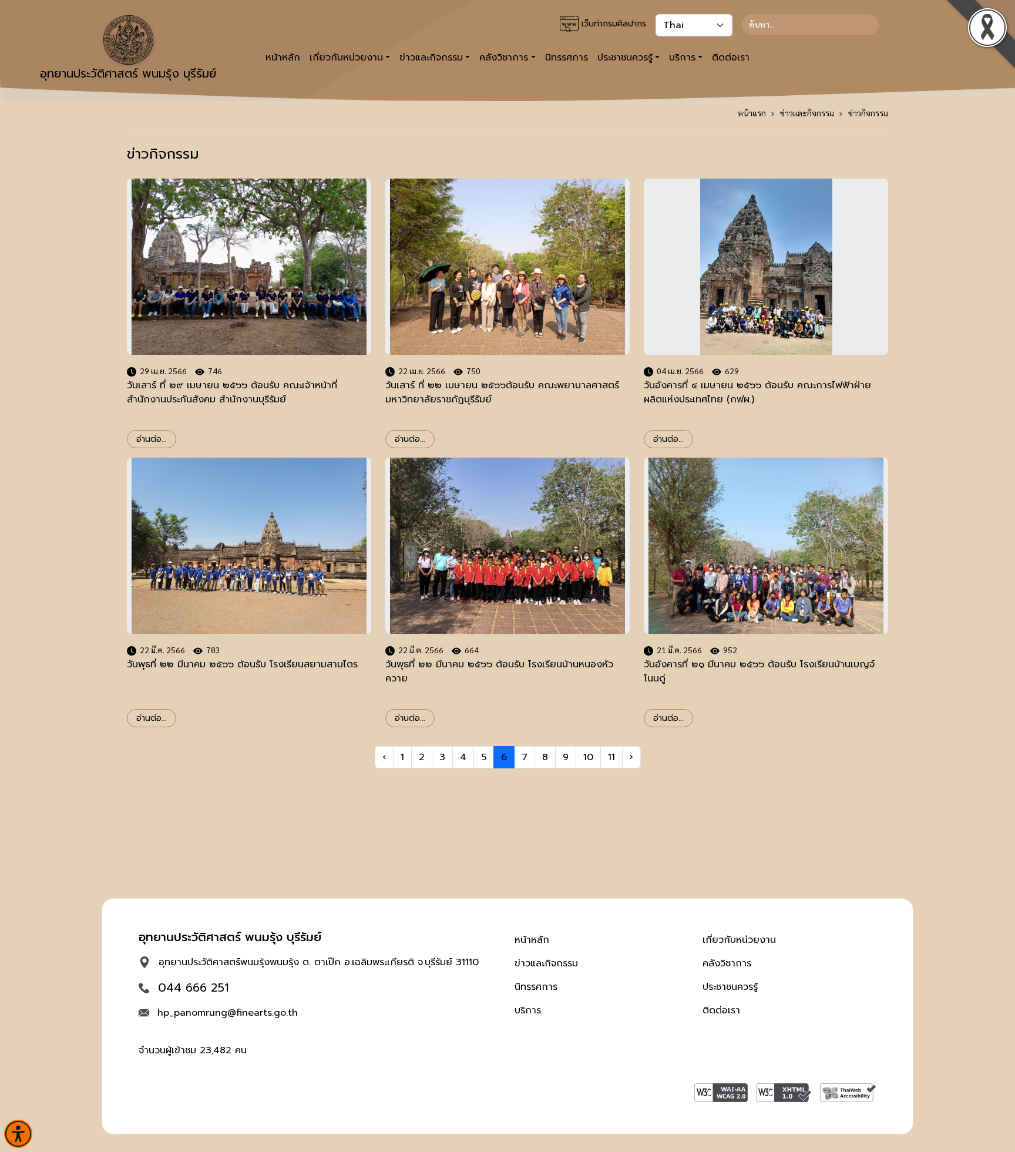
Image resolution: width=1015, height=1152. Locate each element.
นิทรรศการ (566, 58)
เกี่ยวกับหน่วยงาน (739, 940)
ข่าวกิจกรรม (868, 113)
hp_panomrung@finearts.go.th (227, 1013)
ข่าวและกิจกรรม (807, 113)
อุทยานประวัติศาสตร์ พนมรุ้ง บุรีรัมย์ (128, 73)
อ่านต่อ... (151, 439)
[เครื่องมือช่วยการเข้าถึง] (18, 1134)
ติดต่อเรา (731, 58)
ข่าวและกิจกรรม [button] (431, 58)
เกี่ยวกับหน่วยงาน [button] (346, 58)
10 (588, 757)
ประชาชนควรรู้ (730, 987)
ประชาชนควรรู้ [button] (625, 58)
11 (611, 757)
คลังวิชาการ (727, 963)
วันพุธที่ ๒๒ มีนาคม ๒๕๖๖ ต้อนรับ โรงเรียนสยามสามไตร (242, 664)
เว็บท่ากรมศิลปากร (612, 24)
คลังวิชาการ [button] (503, 58)
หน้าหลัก (282, 58)
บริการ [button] (682, 58)
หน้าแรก (751, 113)
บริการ (528, 1010)
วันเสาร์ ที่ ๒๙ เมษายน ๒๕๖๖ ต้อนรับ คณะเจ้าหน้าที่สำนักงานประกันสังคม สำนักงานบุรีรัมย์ (232, 392)
